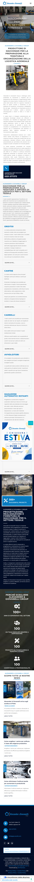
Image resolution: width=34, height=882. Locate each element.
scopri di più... (10, 262)
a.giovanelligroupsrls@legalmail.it (18, 865)
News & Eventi (10, 706)
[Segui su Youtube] (8, 843)
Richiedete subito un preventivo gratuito (17, 34)
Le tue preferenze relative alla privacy (18, 877)
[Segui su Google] (12, 843)
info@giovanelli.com (15, 836)
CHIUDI (30, 423)
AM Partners (21, 867)
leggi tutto (8, 716)
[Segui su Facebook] (4, 843)
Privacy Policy (12, 871)
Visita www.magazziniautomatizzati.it (17, 850)
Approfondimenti (11, 745)
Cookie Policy (21, 871)
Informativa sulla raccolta (9, 880)
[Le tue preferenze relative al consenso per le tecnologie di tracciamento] (31, 879)
